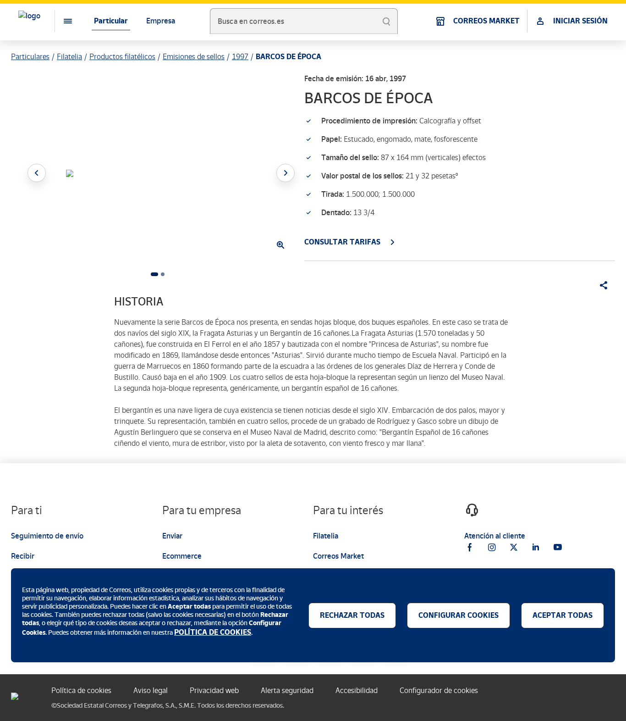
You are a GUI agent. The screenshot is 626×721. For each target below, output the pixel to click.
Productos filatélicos (122, 56)
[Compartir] (600, 285)
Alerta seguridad (287, 690)
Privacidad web (214, 690)
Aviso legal (150, 690)
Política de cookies (81, 690)
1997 (240, 56)
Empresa (160, 21)
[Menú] (60, 21)
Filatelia (69, 56)
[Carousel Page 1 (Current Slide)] (154, 274)
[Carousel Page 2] (163, 274)
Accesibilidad (356, 690)
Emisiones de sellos (194, 56)
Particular (111, 21)
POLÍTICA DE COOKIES (212, 632)
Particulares (30, 56)
